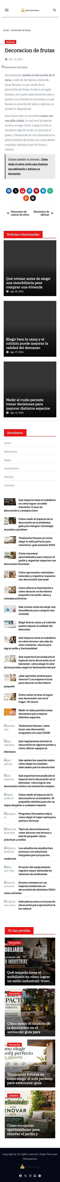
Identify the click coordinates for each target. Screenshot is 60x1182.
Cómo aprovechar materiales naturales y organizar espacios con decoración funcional (37, 576)
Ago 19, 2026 (17, 352)
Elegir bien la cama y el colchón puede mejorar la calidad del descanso (27, 343)
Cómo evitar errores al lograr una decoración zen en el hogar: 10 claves (36, 698)
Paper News (46, 1154)
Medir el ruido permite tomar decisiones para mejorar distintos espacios (28, 403)
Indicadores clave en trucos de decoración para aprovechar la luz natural (37, 905)
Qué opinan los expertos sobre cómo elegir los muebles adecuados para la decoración (37, 764)
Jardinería (13, 1095)
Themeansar (30, 1158)
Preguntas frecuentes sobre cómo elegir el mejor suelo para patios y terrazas (37, 817)
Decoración (10, 451)
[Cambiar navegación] (6, 10)
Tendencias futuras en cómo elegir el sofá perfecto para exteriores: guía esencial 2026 (37, 541)
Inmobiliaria (11, 468)
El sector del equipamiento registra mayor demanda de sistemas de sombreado (35, 870)
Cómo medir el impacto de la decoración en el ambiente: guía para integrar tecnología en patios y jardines (28, 1032)
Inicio (7, 443)
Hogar (7, 460)
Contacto (9, 485)
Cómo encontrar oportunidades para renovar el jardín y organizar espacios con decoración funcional (26, 1134)
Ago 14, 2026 (17, 412)
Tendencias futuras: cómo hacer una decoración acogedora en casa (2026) (34, 729)
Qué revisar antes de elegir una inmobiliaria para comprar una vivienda (28, 282)
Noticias (10, 41)
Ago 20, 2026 (17, 291)
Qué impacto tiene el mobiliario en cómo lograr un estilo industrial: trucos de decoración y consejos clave (29, 981)
